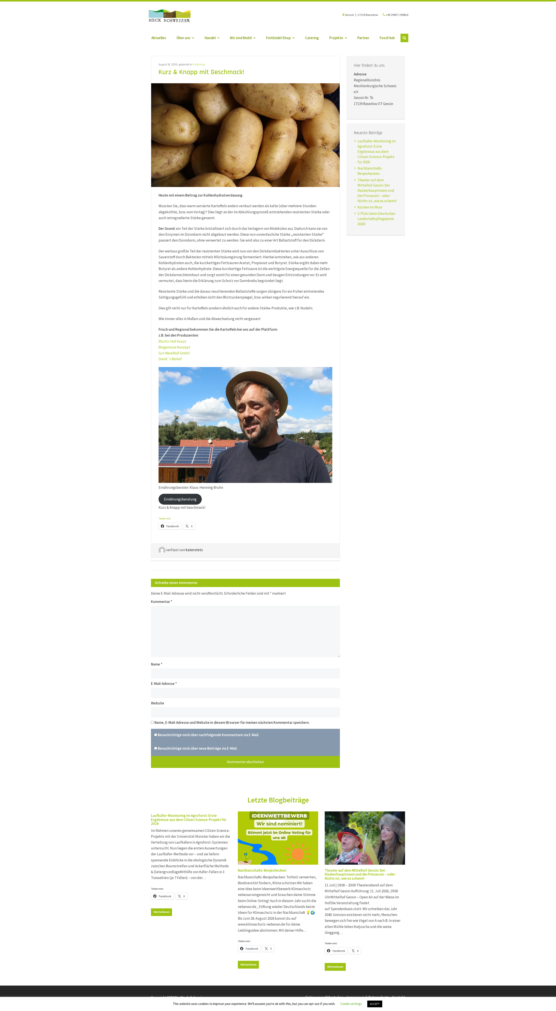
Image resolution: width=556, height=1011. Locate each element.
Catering (312, 37)
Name (156, 664)
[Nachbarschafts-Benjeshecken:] (278, 837)
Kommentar (161, 601)
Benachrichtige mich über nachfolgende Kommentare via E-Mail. (208, 734)
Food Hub (387, 37)
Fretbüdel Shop (278, 37)
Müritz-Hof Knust (172, 341)
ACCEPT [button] (375, 1004)
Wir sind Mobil (241, 37)
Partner (363, 37)
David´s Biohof (170, 359)
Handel (210, 37)
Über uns (183, 37)
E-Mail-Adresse (164, 683)
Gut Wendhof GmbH (174, 353)
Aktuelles (158, 37)
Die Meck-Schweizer (173, 16)
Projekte (336, 37)
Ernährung (199, 64)
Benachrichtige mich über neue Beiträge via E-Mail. (197, 748)
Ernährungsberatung (180, 499)
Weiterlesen (162, 912)
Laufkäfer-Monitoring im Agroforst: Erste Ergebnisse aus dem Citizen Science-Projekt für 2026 (376, 151)
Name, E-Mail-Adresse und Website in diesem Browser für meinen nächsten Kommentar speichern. (232, 722)
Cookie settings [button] (351, 1004)
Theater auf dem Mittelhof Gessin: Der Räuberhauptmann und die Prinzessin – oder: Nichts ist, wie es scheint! (377, 190)
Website (157, 703)
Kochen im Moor (369, 207)
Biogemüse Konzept (174, 347)
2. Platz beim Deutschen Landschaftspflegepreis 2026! (376, 218)
